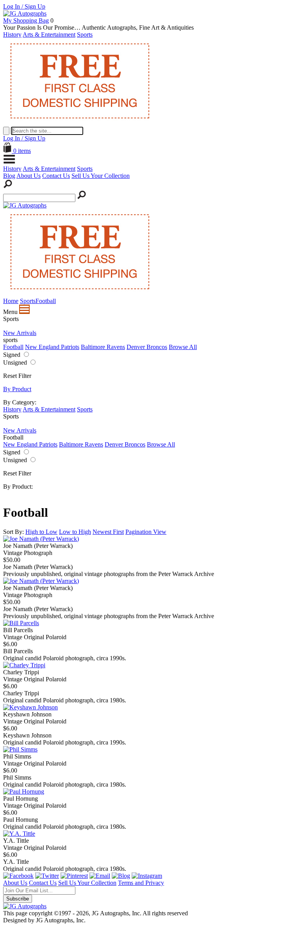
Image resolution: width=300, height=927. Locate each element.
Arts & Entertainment (49, 34)
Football (13, 347)
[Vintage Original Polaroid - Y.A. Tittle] (19, 833)
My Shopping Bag (26, 20)
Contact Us (56, 175)
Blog (9, 175)
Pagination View (145, 531)
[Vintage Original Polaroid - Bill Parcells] (21, 623)
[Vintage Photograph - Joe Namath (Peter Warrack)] (41, 538)
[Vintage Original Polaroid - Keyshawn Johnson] (30, 707)
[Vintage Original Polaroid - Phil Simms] (20, 749)
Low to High (75, 531)
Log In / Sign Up (24, 6)
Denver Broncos (147, 347)
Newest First (108, 531)
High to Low (41, 531)
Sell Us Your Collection (100, 175)
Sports (85, 34)
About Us (28, 175)
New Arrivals (19, 333)
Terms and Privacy (141, 882)
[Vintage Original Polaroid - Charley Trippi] (24, 665)
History (12, 34)
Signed (11, 354)
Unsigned (15, 362)
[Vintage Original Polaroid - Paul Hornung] (23, 791)
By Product (17, 389)
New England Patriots (52, 347)
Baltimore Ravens (103, 347)
